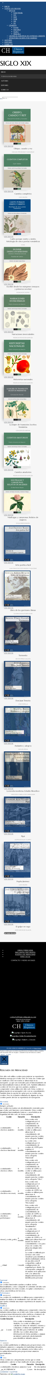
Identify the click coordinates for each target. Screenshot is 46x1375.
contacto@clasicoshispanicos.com (23, 1017)
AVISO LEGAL (25, 957)
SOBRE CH (4, 90)
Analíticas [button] (3, 1306)
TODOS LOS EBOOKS (9, 76)
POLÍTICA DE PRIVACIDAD (25, 954)
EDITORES (4, 85)
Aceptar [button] (8, 1054)
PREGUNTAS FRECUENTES (25, 952)
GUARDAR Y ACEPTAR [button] (8, 1372)
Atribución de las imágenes (23, 1019)
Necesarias (6, 1104)
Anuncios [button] (3, 1341)
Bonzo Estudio (37, 1048)
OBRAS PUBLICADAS (25, 950)
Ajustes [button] (3, 1054)
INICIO (3, 72)
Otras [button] (2, 1355)
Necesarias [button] (4, 1102)
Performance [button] (5, 1293)
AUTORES (4, 81)
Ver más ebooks (10, 933)
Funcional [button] (3, 1280)
